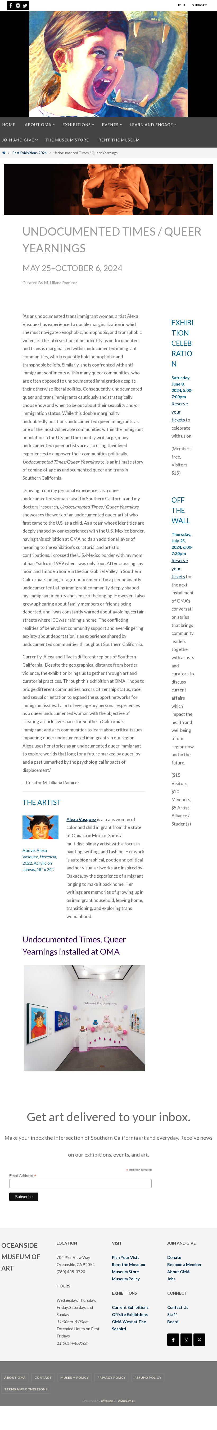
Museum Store (125, 1271)
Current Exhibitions (130, 1307)
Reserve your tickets (179, 412)
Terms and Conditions (25, 1389)
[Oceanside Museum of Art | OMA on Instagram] (186, 1339)
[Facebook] (11, 5)
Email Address (22, 1175)
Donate (174, 1257)
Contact (43, 1377)
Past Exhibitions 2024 (29, 153)
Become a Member (184, 1264)
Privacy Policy (111, 1377)
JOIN (181, 5)
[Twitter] (25, 5)
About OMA (178, 1271)
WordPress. (126, 1401)
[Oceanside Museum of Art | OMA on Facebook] (173, 1339)
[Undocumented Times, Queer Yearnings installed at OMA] (102, 1069)
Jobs (171, 1278)
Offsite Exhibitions (130, 1314)
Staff (172, 1314)
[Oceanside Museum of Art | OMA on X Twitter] (199, 1339)
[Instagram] (18, 5)
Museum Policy (126, 1278)
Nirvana (107, 1401)
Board (172, 1321)
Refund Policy (148, 1377)
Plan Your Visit (125, 1257)
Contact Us (177, 1307)
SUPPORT (199, 5)
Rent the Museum (128, 1264)
